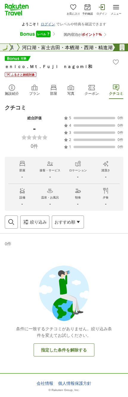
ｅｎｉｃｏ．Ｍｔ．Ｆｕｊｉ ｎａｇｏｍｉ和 (48, 66)
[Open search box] (11, 222)
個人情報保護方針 (74, 383)
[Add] (115, 62)
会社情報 (45, 383)
